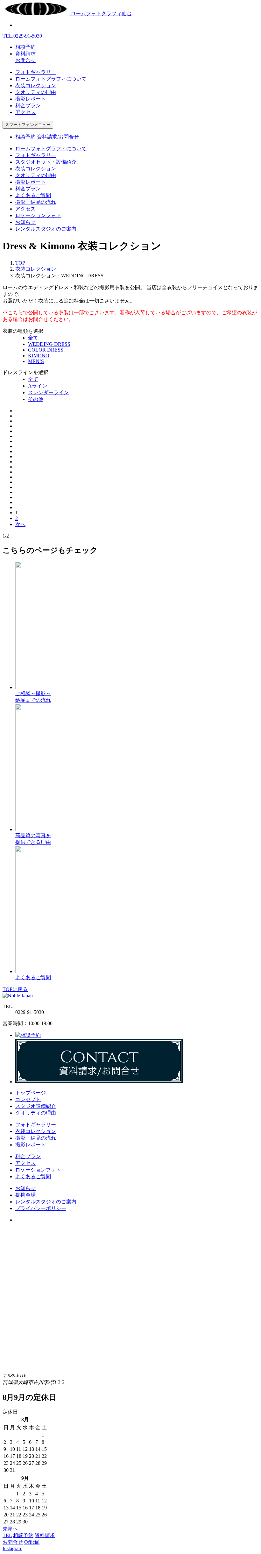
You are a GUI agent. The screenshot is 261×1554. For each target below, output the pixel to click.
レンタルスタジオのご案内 (45, 229)
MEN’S (36, 361)
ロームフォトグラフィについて (51, 79)
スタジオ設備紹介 (35, 1106)
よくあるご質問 (33, 195)
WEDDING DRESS (49, 344)
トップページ (30, 1092)
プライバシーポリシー (40, 1208)
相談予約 (25, 47)
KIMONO (38, 355)
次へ (20, 524)
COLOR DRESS (45, 350)
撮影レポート (30, 99)
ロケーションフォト (38, 215)
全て (33, 337)
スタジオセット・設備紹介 (45, 162)
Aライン (37, 385)
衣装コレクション (35, 85)
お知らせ (25, 222)
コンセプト (28, 1099)
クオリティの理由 (35, 92)
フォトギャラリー (35, 72)
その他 (35, 399)
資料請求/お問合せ (58, 136)
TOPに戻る (15, 989)
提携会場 (25, 1195)
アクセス (25, 112)
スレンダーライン (48, 392)
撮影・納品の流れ (35, 202)
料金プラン (28, 105)
